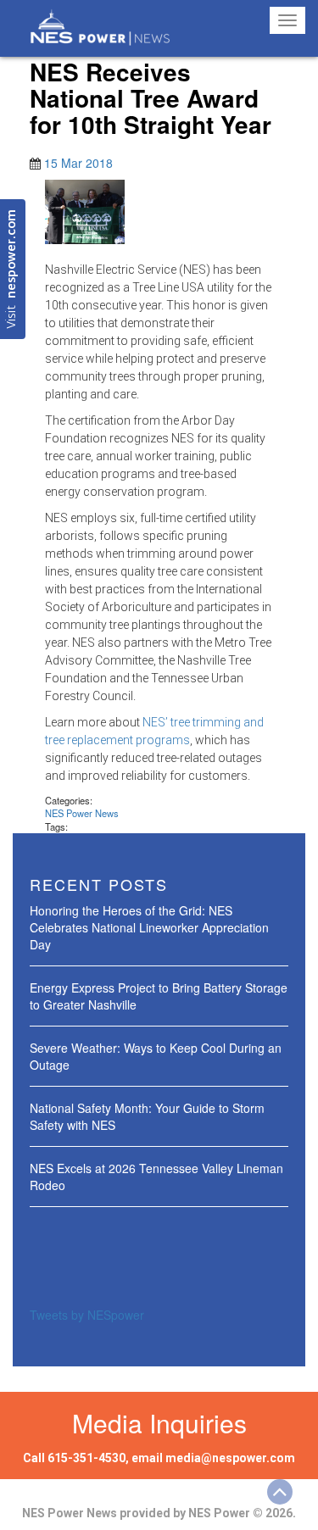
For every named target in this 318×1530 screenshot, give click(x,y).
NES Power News (82, 813)
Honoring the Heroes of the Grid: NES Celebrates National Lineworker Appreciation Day (149, 927)
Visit (12, 269)
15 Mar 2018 (78, 162)
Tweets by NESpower (87, 1314)
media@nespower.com (230, 1458)
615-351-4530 (86, 1458)
